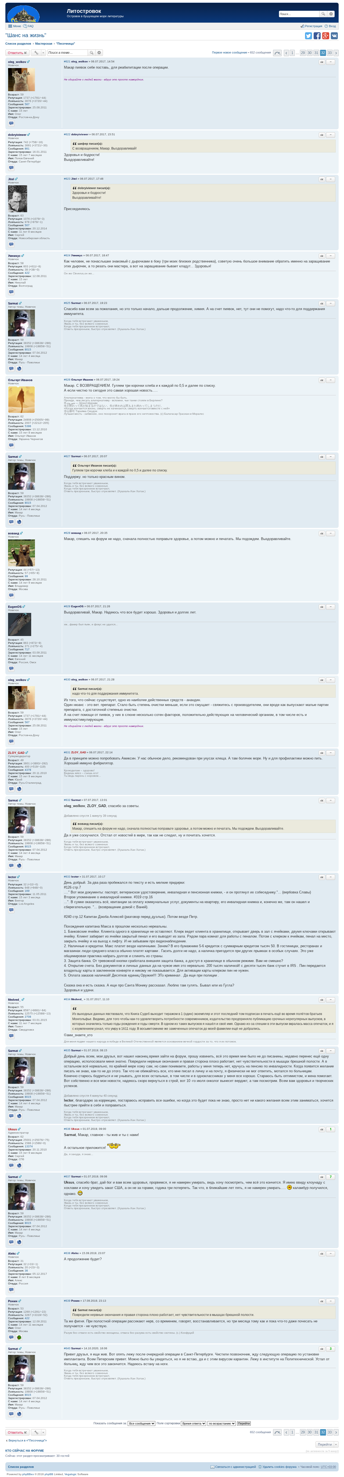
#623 (67, 178)
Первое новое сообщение (229, 52)
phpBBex (28, 1474)
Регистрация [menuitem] (313, 26)
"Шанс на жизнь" (25, 35)
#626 (67, 379)
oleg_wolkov (17, 61)
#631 (67, 752)
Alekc (12, 1253)
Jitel (11, 179)
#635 (67, 1050)
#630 (67, 679)
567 (27, 104)
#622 (67, 134)
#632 (67, 799)
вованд (13, 533)
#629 (67, 606)
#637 (67, 1176)
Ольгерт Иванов (20, 380)
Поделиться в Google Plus (325, 35)
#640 (67, 1348)
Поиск (323, 14)
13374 (29, 1146)
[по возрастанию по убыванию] (221, 1423)
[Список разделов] (37, 13)
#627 (67, 456)
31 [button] (316, 53)
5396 (28, 426)
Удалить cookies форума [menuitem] (279, 1466)
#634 (67, 999)
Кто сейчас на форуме (24, 1450)
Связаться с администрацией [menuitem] (235, 1466)
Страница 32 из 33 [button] (277, 53)
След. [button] (336, 53)
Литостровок (84, 11)
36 (26, 1270)
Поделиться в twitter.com (308, 35)
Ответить (15, 52)
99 (26, 576)
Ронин (12, 1301)
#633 (67, 876)
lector (12, 877)
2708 (28, 1016)
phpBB (49, 1474)
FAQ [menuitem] (31, 26)
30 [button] (309, 53)
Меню (17, 26)
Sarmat (13, 303)
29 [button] (303, 53)
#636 (67, 1128)
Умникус (14, 255)
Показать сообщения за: (111, 1423)
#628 (67, 532)
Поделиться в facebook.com (317, 35)
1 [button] (292, 53)
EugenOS (15, 606)
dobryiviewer (17, 134)
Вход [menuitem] (332, 26)
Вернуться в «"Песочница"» (28, 1440)
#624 (67, 255)
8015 (28, 349)
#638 (67, 1253)
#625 (67, 302)
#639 (67, 1300)
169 (27, 890)
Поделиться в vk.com (334, 35)
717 (27, 649)
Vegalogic (70, 1474)
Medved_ (14, 999)
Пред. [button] (286, 53)
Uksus (12, 1129)
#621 (67, 61)
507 (27, 225)
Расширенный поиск (331, 14)
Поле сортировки (169, 1423)
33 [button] (330, 53)
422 (27, 272)
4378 (28, 769)
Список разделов (21, 1466)
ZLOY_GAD (16, 752)
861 (27, 148)
